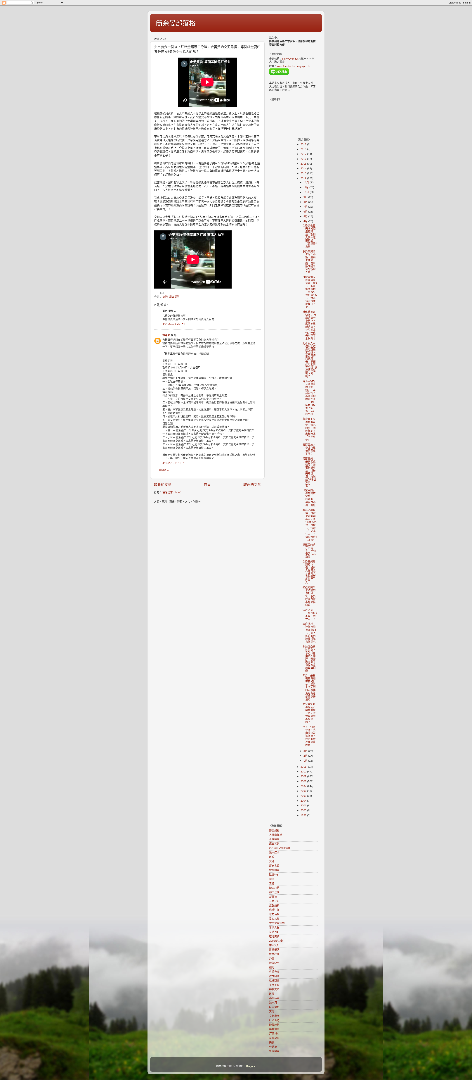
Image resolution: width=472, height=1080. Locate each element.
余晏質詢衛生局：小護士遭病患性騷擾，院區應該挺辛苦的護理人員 (309, 262)
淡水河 (273, 1002)
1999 (304, 815)
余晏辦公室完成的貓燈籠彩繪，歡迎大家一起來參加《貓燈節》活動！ (310, 236)
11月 (306, 187)
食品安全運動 (277, 923)
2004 (304, 800)
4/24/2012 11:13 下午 (174, 463)
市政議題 (274, 839)
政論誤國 (274, 980)
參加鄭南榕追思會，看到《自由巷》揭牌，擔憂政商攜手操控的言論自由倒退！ (309, 658)
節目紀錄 (274, 830)
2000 (304, 810)
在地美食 (274, 936)
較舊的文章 (252, 485)
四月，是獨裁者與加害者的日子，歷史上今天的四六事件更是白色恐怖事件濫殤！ (309, 687)
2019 (304, 144)
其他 (271, 1011)
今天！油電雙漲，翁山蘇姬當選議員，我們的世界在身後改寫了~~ (309, 736)
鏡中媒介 (274, 852)
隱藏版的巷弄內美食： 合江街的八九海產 (309, 550)
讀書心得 (274, 887)
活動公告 (274, 901)
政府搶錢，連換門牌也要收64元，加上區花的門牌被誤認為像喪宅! (309, 632)
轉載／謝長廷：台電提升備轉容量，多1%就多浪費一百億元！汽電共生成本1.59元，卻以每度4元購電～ (310, 525)
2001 (304, 805)
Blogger (250, 1066)
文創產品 (274, 1016)
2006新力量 (276, 940)
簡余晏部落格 (176, 23)
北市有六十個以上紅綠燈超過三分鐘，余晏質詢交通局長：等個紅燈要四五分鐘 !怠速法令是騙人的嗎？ (310, 360)
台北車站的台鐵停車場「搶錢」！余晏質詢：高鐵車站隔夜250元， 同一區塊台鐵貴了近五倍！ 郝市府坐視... (309, 397)
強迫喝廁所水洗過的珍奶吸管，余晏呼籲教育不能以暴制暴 (309, 596)
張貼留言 (164, 470)
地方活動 (274, 914)
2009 (304, 776)
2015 (304, 163)
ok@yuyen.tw (290, 58)
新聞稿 (273, 896)
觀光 (271, 967)
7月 (305, 206)
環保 (271, 879)
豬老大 (166, 335)
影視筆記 (274, 949)
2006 (304, 791)
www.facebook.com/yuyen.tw (293, 66)
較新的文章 (162, 485)
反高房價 (274, 1038)
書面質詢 (274, 945)
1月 (305, 760)
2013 (304, 173)
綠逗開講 (274, 1051)
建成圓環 (274, 976)
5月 (305, 216)
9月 (305, 197)
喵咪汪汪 (274, 909)
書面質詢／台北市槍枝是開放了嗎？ (309, 449)
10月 (306, 192)
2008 (304, 781)
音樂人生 (274, 927)
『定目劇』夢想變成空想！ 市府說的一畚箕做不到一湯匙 (309, 498)
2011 (304, 766)
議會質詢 (174, 296)
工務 (271, 883)
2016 (304, 159)
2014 (304, 168)
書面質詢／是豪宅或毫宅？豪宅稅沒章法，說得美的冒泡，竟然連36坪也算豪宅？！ (309, 472)
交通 (165, 296)
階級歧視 (274, 1024)
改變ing (273, 874)
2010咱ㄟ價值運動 (280, 848)
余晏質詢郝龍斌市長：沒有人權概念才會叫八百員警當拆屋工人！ (309, 572)
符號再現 (274, 932)
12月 (306, 182)
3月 (305, 751)
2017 (304, 154)
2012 (304, 178)
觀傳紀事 (274, 963)
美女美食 (274, 985)
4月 (305, 221)
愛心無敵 (274, 918)
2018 (304, 149)
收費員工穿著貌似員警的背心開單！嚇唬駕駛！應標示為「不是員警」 (309, 429)
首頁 (207, 485)
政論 (271, 856)
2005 (304, 796)
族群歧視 (274, 905)
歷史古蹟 (274, 865)
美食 (271, 1042)
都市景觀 (274, 892)
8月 (305, 202)
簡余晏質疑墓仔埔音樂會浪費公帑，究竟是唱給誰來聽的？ (309, 713)
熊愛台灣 (274, 971)
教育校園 (274, 954)
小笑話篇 (274, 998)
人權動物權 (275, 835)
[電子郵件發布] (161, 292)
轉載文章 (274, 989)
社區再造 (274, 1020)
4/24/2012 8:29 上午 (174, 323)
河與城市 (274, 1033)
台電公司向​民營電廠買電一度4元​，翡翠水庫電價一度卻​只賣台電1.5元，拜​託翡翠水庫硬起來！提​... (310, 292)
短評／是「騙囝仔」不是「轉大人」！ (310, 614)
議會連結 (274, 1029)
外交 (271, 958)
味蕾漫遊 (274, 1007)
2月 (305, 755)
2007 (304, 786)
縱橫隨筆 (274, 870)
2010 (304, 771)
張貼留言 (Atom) (171, 492)
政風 (271, 993)
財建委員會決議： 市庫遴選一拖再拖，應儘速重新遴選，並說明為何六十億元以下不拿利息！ (309, 325)
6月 (305, 211)
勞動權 (273, 1047)
